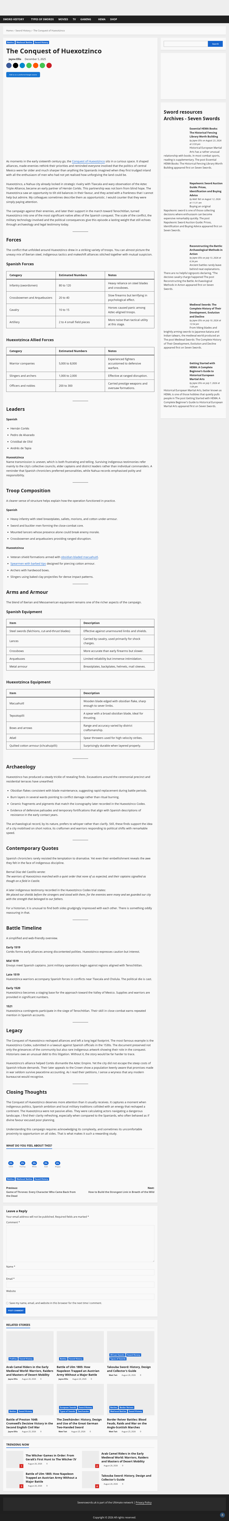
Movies (63, 19)
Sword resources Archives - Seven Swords (192, 115)
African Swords (117, 1355)
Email (10, 1278)
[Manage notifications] (222, 1514)
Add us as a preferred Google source (23, 75)
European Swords (68, 1407)
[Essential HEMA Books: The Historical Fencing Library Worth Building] (175, 139)
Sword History (13, 19)
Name (10, 1266)
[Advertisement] (187, 75)
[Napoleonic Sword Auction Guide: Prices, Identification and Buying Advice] (175, 193)
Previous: (41, 1192)
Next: (121, 1190)
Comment (13, 1222)
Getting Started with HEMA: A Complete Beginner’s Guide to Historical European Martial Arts (202, 371)
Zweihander (83, 1411)
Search (215, 43)
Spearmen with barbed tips (28, 563)
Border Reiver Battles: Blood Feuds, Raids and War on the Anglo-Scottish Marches (127, 1423)
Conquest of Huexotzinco (88, 161)
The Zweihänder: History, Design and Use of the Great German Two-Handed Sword (79, 1423)
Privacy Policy (144, 1502)
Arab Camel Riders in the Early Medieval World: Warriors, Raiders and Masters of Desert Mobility (29, 1371)
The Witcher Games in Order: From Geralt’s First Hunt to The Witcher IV (14, 1459)
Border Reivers (126, 1407)
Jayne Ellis (15, 59)
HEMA (101, 19)
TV (74, 19)
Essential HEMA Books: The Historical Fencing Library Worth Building (204, 132)
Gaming (85, 19)
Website (11, 1291)
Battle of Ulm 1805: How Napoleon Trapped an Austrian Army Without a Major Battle (78, 1371)
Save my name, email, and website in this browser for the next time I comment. (56, 1303)
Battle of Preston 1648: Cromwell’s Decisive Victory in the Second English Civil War (29, 1423)
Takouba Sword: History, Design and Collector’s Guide (129, 1369)
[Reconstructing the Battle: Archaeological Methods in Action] (175, 256)
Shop (113, 19)
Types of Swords (42, 19)
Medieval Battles (24, 42)
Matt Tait (113, 1375)
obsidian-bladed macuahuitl (79, 557)
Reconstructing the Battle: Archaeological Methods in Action (206, 249)
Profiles (13, 1358)
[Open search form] (225, 19)
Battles (10, 42)
